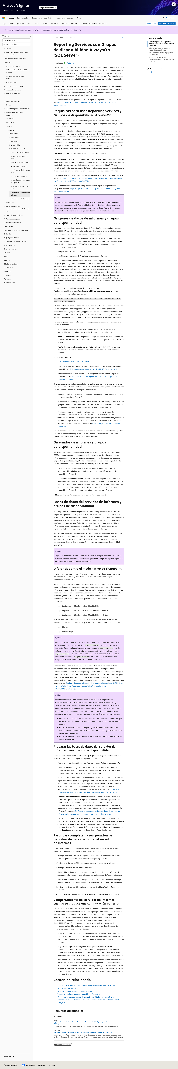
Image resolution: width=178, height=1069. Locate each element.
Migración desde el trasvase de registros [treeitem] (20, 181)
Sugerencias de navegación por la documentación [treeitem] (16, 53)
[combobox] (16, 40)
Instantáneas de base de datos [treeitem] (19, 157)
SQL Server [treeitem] (8, 49)
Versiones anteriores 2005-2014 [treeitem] (15, 59)
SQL (61, 38)
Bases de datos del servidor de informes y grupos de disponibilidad (161, 58)
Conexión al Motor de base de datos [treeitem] (16, 77)
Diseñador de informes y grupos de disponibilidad (161, 54)
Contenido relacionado (156, 62)
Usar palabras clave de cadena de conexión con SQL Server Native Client (85, 997)
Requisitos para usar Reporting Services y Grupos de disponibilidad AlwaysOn (161, 43)
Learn (56, 38)
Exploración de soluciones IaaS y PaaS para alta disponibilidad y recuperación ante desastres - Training (87, 1023)
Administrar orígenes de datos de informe (73, 362)
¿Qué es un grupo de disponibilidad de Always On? (77, 991)
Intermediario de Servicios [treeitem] (20, 199)
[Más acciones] (122, 38)
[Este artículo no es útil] (151, 72)
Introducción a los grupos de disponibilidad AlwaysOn (78, 994)
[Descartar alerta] (174, 4)
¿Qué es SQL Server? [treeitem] (13, 66)
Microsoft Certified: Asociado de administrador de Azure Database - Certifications (83, 1032)
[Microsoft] (3, 18)
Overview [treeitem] (9, 105)
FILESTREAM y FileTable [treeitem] (19, 176)
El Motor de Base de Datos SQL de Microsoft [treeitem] (17, 71)
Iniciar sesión (171, 18)
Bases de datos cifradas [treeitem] (19, 166)
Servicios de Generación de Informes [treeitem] (20, 194)
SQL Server (69, 38)
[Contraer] (30, 36)
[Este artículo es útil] (149, 72)
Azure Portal (151, 23)
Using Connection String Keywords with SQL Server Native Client (95, 369)
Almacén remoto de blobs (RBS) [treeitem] (19, 187)
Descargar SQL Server (166, 23)
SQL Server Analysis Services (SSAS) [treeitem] (20, 171)
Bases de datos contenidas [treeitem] (20, 152)
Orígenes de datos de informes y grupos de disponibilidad (160, 49)
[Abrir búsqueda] (163, 18)
